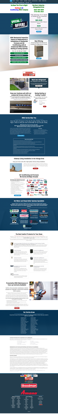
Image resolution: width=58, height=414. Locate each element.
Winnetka (19, 407)
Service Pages (27, 2)
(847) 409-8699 (28, 339)
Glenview (13, 404)
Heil (31, 398)
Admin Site (29, 411)
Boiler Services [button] (19, 55)
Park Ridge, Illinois (33, 328)
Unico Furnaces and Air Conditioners (39, 267)
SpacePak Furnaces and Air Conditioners (20, 267)
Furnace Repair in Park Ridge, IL (22, 341)
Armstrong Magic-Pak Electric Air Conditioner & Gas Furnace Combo (29, 243)
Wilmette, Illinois (33, 332)
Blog (31, 2)
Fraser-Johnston (26, 407)
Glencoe (13, 403)
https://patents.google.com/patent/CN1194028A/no (21, 151)
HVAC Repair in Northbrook (22, 344)
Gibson (26, 409)
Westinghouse (31, 407)
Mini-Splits (16, 274)
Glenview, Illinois (23, 328)
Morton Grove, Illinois (34, 323)
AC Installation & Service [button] (19, 57)
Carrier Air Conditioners (39, 257)
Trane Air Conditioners (39, 250)
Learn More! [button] (39, 58)
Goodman (32, 397)
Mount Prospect (19, 398)
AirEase (26, 397)
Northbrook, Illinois (33, 326)
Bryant (26, 402)
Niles (18, 399)
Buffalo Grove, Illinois (24, 322)
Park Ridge (18, 402)
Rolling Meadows (19, 404)
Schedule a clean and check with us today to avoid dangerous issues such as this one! (21, 99)
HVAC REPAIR (12, 2)
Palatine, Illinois (33, 327)
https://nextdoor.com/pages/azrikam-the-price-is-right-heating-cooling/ (24, 146)
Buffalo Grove (13, 398)
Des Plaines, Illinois (24, 332)
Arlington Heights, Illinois (24, 321)
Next (44, 106)
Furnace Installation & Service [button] (19, 59)
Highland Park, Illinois (34, 320)
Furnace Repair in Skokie (21, 342)
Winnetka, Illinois (33, 333)
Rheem (32, 403)
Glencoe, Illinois (23, 327)
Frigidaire (26, 408)
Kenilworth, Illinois (33, 321)
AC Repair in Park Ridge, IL (35, 341)
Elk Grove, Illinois (23, 325)
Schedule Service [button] (19, 53)
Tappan (32, 404)
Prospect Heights (19, 403)
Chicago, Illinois (23, 323)
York (31, 408)
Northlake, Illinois (23, 317)
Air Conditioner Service (21, 2)
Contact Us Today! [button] (38, 85)
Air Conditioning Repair (34, 344)
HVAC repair (19, 343)
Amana (26, 398)
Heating (40, 104)
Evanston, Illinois (23, 326)
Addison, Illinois (23, 318)
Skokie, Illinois (33, 330)
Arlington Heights (13, 397)
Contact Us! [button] (39, 31)
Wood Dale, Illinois (23, 320)
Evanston (13, 402)
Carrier (26, 403)
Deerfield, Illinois (23, 331)
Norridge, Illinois (33, 325)
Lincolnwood (13, 407)
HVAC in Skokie (33, 343)
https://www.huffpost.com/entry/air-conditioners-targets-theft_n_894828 (24, 150)
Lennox (32, 399)
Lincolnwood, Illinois (34, 322)
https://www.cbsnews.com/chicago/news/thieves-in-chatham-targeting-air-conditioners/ (27, 149)
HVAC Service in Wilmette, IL (35, 342)
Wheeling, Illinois (33, 331)
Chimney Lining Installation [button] (19, 62)
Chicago (13, 399)
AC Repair (16, 2)
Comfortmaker (26, 404)
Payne (31, 402)
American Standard (26, 399)
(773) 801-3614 (40, 403)
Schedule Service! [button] (20, 135)
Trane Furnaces (17, 250)
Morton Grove (18, 397)
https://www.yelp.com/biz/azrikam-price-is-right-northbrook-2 (23, 140)
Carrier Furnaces (17, 257)
